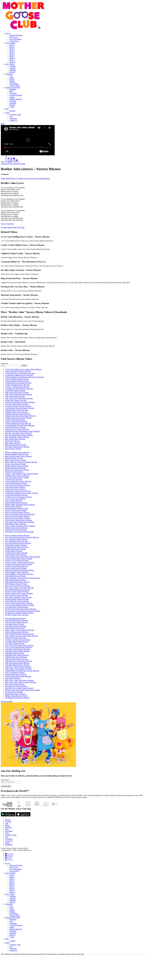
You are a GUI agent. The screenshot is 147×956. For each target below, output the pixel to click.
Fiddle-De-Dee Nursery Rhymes (16, 528)
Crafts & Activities (15, 925)
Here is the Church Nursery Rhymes (17, 586)
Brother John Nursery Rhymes (15, 468)
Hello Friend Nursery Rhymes (15, 580)
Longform (27, 178)
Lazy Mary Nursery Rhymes (15, 643)
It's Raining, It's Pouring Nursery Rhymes (19, 613)
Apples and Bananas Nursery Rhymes (18, 423)
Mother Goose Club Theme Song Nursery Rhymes (22, 690)
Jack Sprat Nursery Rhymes (14, 624)
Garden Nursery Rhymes (13, 551)
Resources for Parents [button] (12, 917)
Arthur (3, 178)
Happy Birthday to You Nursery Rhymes (19, 574)
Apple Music (13, 914)
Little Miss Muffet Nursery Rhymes (17, 665)
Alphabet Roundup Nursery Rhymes (17, 414)
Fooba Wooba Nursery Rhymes (16, 545)
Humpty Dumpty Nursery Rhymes (17, 599)
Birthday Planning (15, 929)
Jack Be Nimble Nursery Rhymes (16, 620)
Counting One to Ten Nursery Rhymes (18, 497)
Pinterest (12, 935)
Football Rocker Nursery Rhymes (16, 547)
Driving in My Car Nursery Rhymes (17, 516)
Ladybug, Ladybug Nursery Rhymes (17, 640)
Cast (6, 837)
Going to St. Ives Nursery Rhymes (17, 560)
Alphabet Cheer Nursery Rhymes (16, 412)
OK (83, 954)
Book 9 (12, 890)
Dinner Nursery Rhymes (13, 506)
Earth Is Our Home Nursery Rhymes (17, 518)
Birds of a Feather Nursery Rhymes (17, 452)
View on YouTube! (7, 224)
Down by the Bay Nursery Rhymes (17, 512)
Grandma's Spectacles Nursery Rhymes (18, 564)
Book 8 (12, 888)
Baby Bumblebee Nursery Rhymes (17, 437)
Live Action (19, 178)
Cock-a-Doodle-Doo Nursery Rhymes (18, 481)
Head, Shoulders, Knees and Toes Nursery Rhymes (22, 578)
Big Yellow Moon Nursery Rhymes (17, 447)
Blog (7, 829)
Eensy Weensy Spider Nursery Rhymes (18, 520)
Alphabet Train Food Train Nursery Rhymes (20, 416)
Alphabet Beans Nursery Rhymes (16, 410)
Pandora (12, 912)
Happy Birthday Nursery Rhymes (16, 572)
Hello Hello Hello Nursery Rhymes (17, 582)
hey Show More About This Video (12, 227)
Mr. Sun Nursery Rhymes (14, 692)
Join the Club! (6, 786)
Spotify (11, 910)
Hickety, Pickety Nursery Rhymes (16, 591)
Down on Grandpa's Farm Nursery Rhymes (20, 514)
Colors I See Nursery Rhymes (15, 489)
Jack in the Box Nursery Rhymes (16, 622)
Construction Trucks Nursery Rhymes (18, 491)
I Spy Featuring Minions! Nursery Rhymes (19, 605)
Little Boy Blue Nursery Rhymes (16, 659)
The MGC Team (10, 835)
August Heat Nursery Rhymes (15, 427)
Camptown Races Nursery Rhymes (17, 475)
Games (11, 927)
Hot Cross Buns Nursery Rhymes (16, 595)
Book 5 (12, 883)
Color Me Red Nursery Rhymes (16, 483)
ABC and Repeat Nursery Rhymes (17, 392)
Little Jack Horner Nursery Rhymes (17, 663)
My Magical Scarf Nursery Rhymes (17, 698)
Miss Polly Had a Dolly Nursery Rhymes (19, 688)
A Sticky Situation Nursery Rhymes (17, 385)
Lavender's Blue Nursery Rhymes (16, 642)
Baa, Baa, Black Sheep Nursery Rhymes (19, 435)
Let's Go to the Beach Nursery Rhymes (18, 647)
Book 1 (12, 875)
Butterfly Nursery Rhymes (14, 472)
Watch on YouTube (15, 865)
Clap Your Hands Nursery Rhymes (17, 477)
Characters (8, 839)
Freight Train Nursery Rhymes (15, 549)
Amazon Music (14, 916)
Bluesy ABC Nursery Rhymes (15, 460)
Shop (7, 833)
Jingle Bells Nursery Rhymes (15, 628)
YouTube (8, 821)
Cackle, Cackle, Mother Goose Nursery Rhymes (21, 474)
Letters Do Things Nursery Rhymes (17, 651)
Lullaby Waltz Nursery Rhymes (16, 674)
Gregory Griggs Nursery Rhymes (16, 566)
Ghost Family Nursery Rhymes (15, 555)
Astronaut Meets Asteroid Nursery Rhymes (19, 425)
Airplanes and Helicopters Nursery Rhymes (20, 402)
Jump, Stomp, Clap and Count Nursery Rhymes (21, 636)
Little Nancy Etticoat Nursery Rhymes (18, 667)
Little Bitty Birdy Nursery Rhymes (17, 655)
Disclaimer (8, 845)
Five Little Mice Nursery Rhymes (16, 541)
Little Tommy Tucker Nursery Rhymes (18, 669)
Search (24, 365)
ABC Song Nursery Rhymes (15, 396)
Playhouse (46, 178)
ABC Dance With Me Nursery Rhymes (18, 394)
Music (7, 825)
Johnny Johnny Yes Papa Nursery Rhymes (19, 630)
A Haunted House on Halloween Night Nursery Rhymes (24, 377)
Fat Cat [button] (7, 863)
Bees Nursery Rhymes (12, 443)
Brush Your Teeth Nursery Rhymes (17, 470)
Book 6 (12, 885)
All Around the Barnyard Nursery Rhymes (19, 408)
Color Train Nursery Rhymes (15, 487)
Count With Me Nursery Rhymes (16, 495)
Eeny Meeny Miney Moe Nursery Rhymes (19, 522)
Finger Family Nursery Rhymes (16, 530)
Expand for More (7, 701)
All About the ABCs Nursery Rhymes (18, 406)
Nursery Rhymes (36, 178)
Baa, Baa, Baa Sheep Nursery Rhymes (18, 433)
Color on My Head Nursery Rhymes (17, 485)
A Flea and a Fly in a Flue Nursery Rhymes (20, 373)
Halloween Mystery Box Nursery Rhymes (19, 570)
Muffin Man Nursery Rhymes (15, 694)
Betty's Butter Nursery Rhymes (15, 445)
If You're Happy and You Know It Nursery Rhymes (22, 611)
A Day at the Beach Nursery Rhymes (17, 371)
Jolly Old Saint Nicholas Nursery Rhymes (19, 634)
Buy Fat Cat (13, 867)
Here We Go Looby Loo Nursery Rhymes (19, 588)
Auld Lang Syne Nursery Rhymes (16, 429)
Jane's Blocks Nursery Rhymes (15, 626)
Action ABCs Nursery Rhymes (15, 400)
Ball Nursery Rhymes (12, 441)
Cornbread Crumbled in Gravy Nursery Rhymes (21, 493)
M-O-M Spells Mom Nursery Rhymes (18, 676)
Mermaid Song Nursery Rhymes (16, 686)
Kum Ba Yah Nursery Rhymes (15, 638)
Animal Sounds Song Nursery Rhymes (18, 418)
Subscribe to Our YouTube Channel (13, 164)
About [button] (7, 943)
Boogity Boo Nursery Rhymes (15, 464)
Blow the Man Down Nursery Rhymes (18, 456)
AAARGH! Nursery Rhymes (15, 391)
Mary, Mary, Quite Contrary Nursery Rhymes (20, 682)
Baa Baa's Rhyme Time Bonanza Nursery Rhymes (22, 431)
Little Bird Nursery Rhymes (14, 653)
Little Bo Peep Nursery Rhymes (16, 657)
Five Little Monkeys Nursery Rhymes (18, 543)
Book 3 (12, 879)
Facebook (12, 931)
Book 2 (12, 877)
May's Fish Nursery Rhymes (15, 684)
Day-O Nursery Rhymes (13, 501)
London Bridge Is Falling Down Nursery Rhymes (22, 671)
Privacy (7, 843)
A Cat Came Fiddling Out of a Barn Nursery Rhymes (23, 369)
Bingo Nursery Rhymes (13, 449)
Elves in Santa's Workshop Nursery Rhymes (20, 526)
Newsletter (8, 831)
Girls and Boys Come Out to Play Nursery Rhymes (22, 557)
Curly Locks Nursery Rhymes (15, 499)
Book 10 (12, 892)
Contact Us (9, 841)
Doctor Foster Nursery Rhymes (15, 510)
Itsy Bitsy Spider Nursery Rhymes (16, 615)
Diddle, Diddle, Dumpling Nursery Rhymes (20, 505)
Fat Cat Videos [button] (10, 873)
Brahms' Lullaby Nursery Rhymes (16, 466)
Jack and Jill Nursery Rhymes (15, 618)
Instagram (12, 933)
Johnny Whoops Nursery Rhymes (16, 632)
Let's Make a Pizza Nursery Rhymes (17, 649)
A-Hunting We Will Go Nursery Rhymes (19, 389)
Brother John (10, 178)
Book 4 (12, 881)
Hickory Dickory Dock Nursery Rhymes (19, 593)
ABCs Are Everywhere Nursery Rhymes (19, 398)
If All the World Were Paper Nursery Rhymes (20, 609)
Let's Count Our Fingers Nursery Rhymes (19, 645)
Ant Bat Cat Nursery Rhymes (15, 420)
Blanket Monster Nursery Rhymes (16, 454)
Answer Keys (14, 871)
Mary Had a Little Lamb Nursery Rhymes (19, 680)
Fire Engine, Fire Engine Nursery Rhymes (19, 532)
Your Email (5, 780)
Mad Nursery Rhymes (12, 678)
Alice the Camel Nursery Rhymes (16, 404)
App (6, 823)
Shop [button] (7, 939)
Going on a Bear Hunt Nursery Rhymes (18, 559)
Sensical (12, 902)
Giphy (11, 908)
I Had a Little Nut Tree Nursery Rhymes (19, 603)
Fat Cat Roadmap (15, 869)
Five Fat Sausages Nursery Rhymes (17, 535)
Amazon (12, 898)
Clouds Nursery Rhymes (13, 479)
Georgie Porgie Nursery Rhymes (16, 553)
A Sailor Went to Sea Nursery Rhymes (18, 383)
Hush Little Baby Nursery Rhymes (17, 601)
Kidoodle (12, 900)
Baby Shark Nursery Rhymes (15, 439)
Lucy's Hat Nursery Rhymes (15, 673)
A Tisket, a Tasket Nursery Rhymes (17, 387)
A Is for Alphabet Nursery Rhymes (17, 379)
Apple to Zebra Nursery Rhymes (16, 422)
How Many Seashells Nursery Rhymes (18, 597)
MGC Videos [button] (9, 894)
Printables (8, 827)
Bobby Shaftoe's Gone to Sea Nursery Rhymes (21, 462)
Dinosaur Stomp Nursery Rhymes (16, 508)
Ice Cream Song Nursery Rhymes (16, 607)
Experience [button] (9, 904)
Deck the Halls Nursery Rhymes (16, 503)
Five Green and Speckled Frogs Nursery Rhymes (22, 537)
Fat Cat (7, 819)
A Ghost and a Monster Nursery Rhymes (19, 375)
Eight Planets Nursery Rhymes (15, 524)
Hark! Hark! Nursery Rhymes (15, 576)
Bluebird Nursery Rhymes (14, 458)
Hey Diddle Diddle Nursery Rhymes (17, 589)
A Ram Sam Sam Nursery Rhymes (17, 381)
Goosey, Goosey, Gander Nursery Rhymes (19, 562)
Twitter (11, 937)
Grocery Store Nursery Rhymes (16, 568)
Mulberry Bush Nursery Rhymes (16, 696)
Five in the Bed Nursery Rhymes (16, 539)
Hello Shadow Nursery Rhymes (16, 584)
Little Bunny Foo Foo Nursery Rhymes (18, 661)
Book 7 (12, 886)
